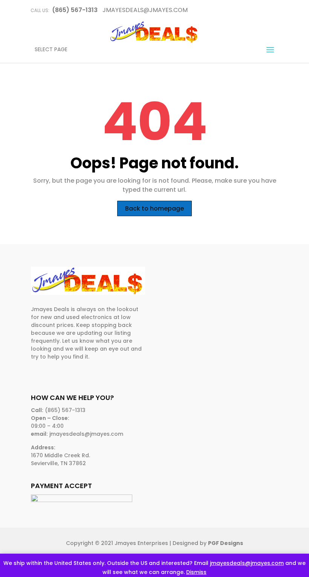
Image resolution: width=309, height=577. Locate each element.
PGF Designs (225, 543)
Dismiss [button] (196, 572)
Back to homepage (154, 208)
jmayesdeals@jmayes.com (247, 563)
